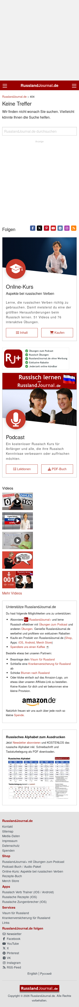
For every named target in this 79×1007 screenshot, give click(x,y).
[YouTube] (53, 228)
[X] (40, 228)
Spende (19, 715)
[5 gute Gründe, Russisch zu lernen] (17, 520)
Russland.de (39, 85)
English (32, 973)
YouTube (12, 943)
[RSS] (74, 228)
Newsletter (14, 934)
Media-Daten (11, 836)
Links (5, 922)
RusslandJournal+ (40, 619)
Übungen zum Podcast (53, 624)
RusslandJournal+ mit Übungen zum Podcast (33, 861)
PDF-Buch (58, 468)
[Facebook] (33, 228)
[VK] (60, 228)
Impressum (9, 840)
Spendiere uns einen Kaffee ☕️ (29, 647)
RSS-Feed (13, 967)
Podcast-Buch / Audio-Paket (21, 866)
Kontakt (7, 826)
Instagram (13, 962)
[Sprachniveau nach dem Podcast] (17, 559)
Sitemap (7, 831)
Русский (46, 973)
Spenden (8, 850)
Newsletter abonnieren (27, 742)
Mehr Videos (12, 593)
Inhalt (23, 332)
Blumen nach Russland (35, 673)
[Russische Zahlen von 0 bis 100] (17, 500)
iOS (20, 642)
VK (8, 958)
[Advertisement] (39, 40)
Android (30, 642)
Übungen (26, 629)
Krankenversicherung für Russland (49, 664)
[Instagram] (67, 228)
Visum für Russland (42, 659)
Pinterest (12, 953)
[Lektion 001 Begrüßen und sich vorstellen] (17, 578)
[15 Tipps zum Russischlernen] (17, 539)
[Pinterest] (46, 228)
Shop (68, 638)
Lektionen (23, 468)
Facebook (13, 938)
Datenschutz (11, 845)
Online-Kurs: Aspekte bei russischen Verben (32, 871)
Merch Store (44, 642)
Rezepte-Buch (12, 876)
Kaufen (59, 332)
